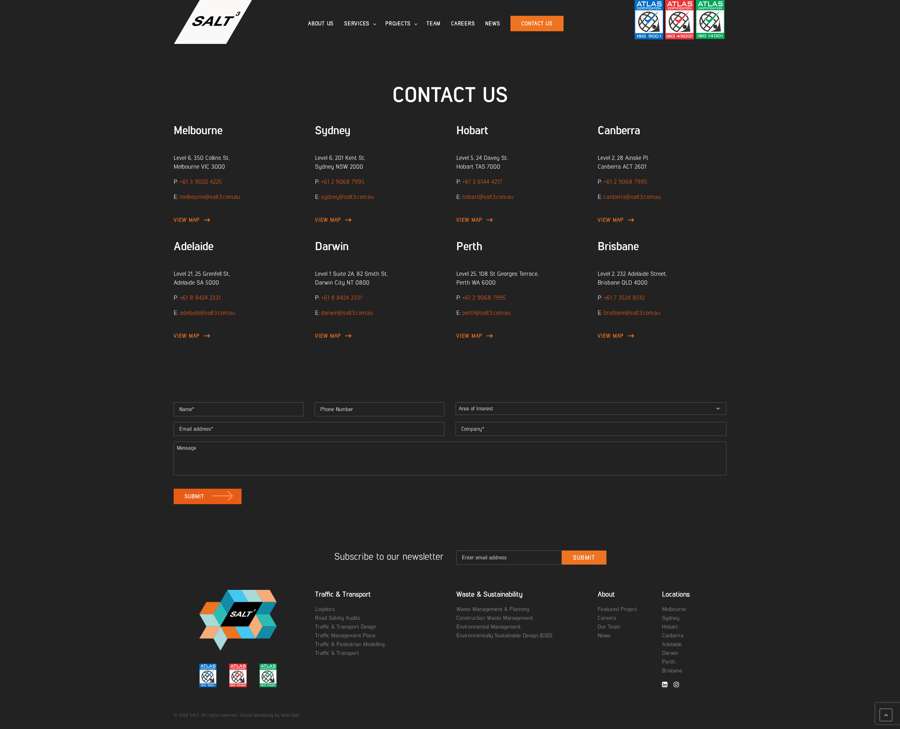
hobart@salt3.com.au (488, 196)
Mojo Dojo (290, 715)
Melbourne (198, 130)
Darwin (332, 246)
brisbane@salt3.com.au (632, 312)
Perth (469, 246)
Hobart (472, 130)
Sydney (333, 130)
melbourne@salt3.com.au (210, 196)
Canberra (619, 130)
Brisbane (618, 246)
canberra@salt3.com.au (632, 196)
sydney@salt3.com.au (347, 196)
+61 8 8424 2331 (200, 297)
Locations (676, 594)
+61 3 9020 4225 (201, 181)
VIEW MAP (187, 220)
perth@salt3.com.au (486, 312)
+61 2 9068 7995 (343, 181)
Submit (584, 557)
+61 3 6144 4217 (482, 181)
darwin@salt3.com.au (347, 312)
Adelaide (193, 246)
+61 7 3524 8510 (624, 297)
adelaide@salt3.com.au (207, 312)
